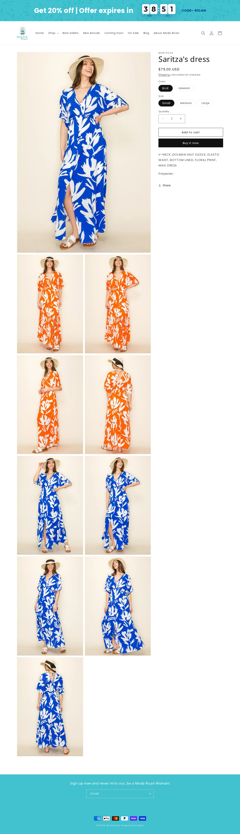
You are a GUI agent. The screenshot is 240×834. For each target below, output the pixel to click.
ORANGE (186, 89)
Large (208, 103)
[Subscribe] (149, 793)
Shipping (164, 74)
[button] (53, 33)
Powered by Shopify (132, 825)
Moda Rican (113, 825)
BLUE (165, 88)
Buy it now (191, 143)
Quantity (163, 111)
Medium (188, 103)
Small (166, 103)
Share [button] (167, 185)
